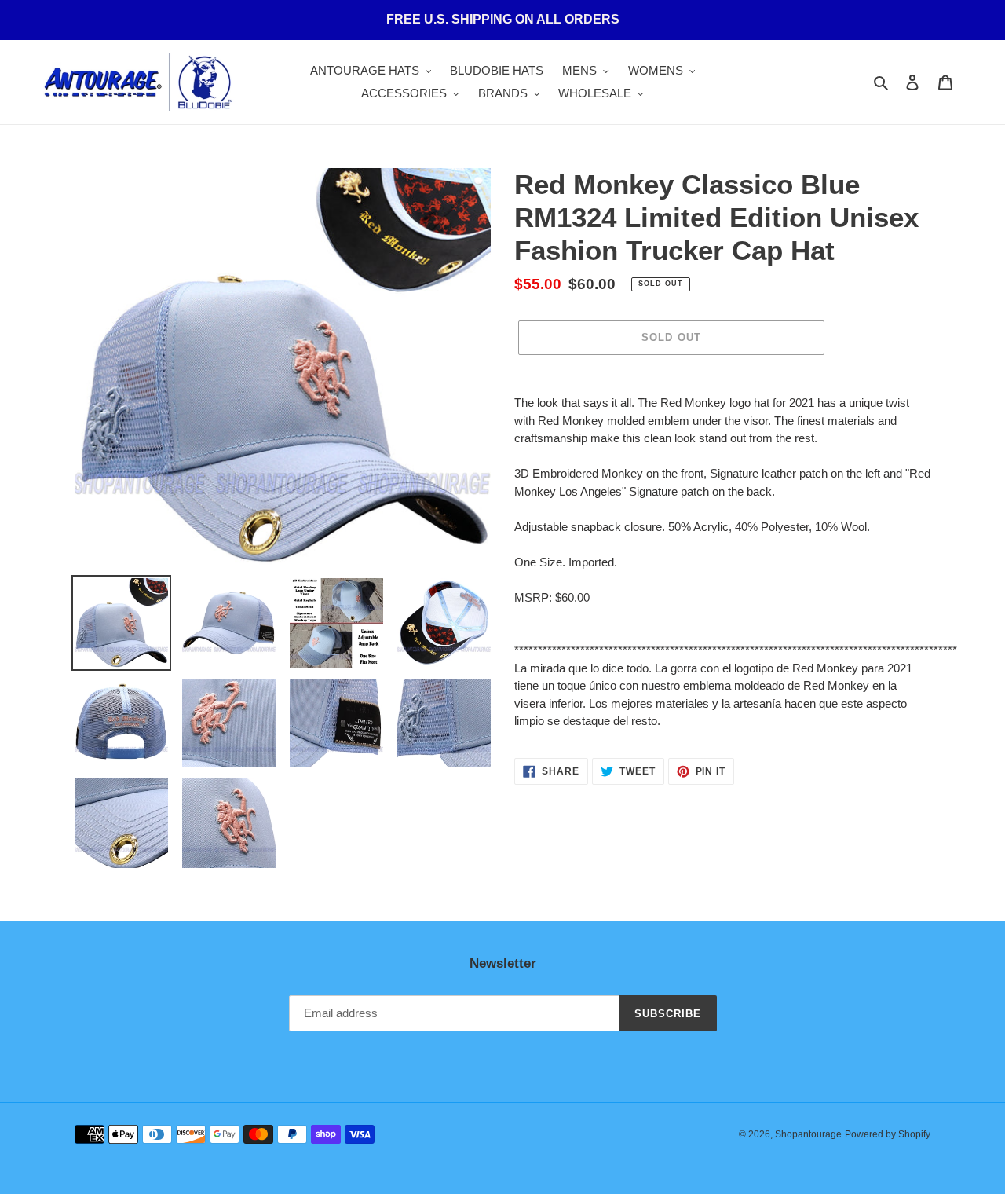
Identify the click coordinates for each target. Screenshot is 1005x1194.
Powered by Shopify (887, 1134)
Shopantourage (808, 1134)
